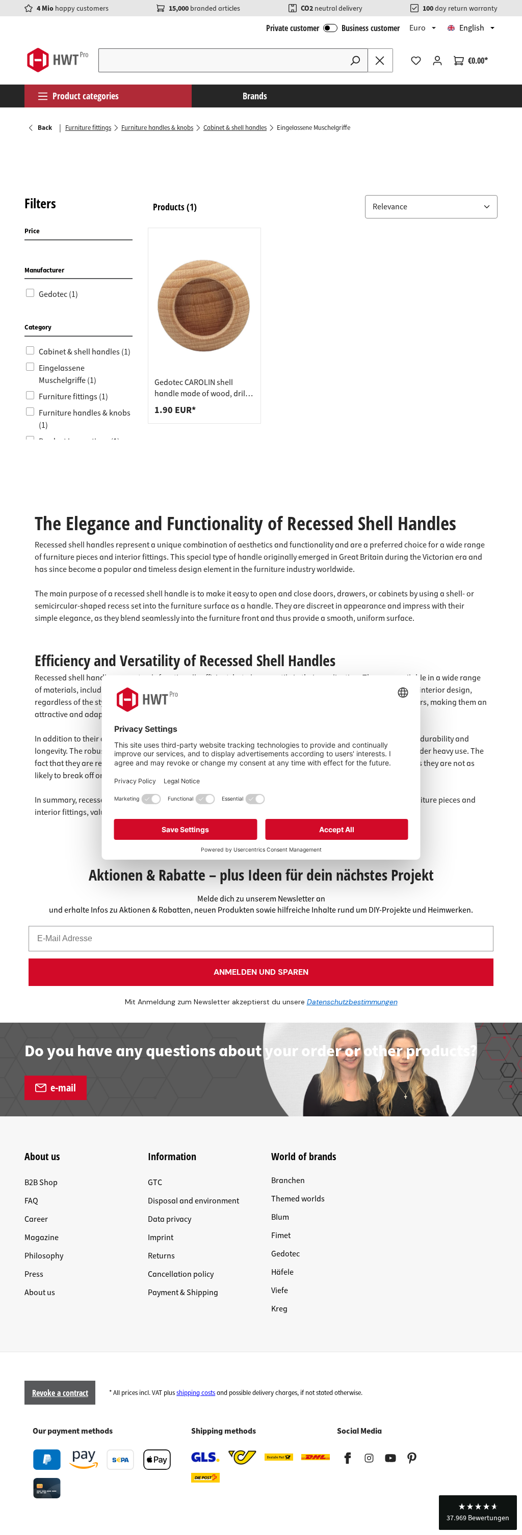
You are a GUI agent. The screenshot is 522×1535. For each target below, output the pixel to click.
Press (33, 1274)
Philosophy (43, 1256)
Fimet (281, 1235)
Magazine (41, 1237)
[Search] (355, 60)
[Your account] (437, 60)
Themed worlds (298, 1198)
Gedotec (285, 1253)
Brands (255, 96)
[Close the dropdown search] (380, 60)
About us (39, 1292)
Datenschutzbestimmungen (352, 1001)
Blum (280, 1217)
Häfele (282, 1272)
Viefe (279, 1290)
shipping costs (195, 1392)
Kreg (279, 1308)
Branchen (288, 1180)
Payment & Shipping (183, 1292)
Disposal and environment (193, 1201)
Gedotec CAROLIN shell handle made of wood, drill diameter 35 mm (200, 388)
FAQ (31, 1201)
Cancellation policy (181, 1274)
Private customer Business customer (333, 28)
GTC (155, 1182)
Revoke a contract (60, 1393)
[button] (431, 207)
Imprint (160, 1237)
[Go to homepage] (57, 60)
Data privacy (169, 1219)
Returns (161, 1256)
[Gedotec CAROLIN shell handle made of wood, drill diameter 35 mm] (204, 305)
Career (36, 1219)
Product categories (86, 96)
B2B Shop (41, 1182)
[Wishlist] (416, 60)
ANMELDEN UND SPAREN (261, 972)
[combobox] (220, 60)
